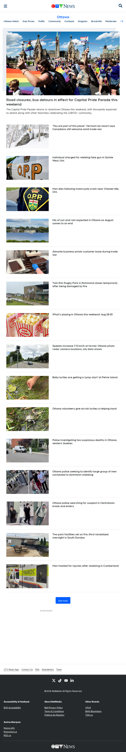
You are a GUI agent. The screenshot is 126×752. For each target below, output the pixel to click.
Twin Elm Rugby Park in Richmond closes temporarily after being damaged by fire (84, 285)
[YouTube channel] (66, 680)
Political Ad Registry (54, 715)
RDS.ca (7, 735)
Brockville (96, 21)
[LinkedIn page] (72, 680)
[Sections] (5, 6)
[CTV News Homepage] (63, 6)
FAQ (37, 669)
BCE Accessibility (12, 707)
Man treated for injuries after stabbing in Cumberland (85, 565)
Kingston (82, 21)
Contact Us (27, 669)
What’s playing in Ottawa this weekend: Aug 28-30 (82, 314)
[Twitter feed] (54, 680)
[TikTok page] (60, 680)
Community (54, 21)
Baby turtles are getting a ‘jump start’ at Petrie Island (85, 377)
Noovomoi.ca (10, 731)
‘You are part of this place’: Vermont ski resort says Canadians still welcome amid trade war (83, 128)
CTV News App (11, 669)
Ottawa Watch (11, 21)
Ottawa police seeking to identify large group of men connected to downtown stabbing (84, 473)
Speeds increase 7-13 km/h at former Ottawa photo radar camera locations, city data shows (83, 347)
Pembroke (110, 21)
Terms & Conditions (54, 711)
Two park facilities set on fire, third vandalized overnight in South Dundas (80, 536)
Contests (69, 21)
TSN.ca (89, 715)
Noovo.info (9, 728)
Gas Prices (28, 21)
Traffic (41, 21)
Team (59, 669)
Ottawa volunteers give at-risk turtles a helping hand (84, 408)
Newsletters (48, 669)
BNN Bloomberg (93, 711)
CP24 (88, 707)
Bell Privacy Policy (53, 707)
